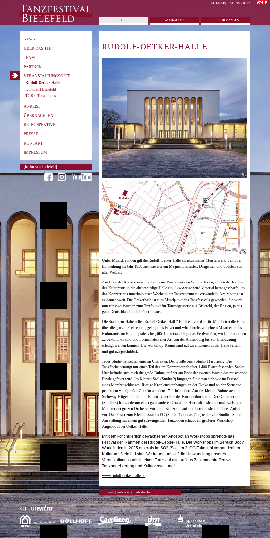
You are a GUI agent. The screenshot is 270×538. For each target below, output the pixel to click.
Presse (31, 134)
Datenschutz (239, 3)
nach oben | (124, 492)
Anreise (32, 106)
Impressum (35, 152)
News (29, 39)
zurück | (110, 492)
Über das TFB (38, 48)
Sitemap (218, 3)
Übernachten (38, 115)
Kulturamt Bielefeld (40, 89)
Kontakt (33, 143)
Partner (32, 67)
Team (29, 57)
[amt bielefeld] (40, 166)
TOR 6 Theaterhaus (40, 96)
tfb (124, 20)
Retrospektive (39, 124)
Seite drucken (142, 492)
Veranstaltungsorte (47, 76)
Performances (225, 20)
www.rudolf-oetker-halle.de (123, 475)
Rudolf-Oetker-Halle (42, 82)
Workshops (174, 20)
